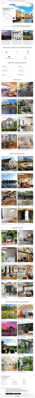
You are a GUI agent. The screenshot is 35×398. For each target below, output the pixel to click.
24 (3, 26)
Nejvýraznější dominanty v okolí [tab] (4, 377)
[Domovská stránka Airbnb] (3, 3)
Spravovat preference (25, 393)
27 (7, 26)
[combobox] (8, 13)
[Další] (18, 28)
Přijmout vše (9, 393)
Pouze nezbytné (17, 393)
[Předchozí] (16, 28)
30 (11, 26)
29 (10, 26)
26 (6, 26)
